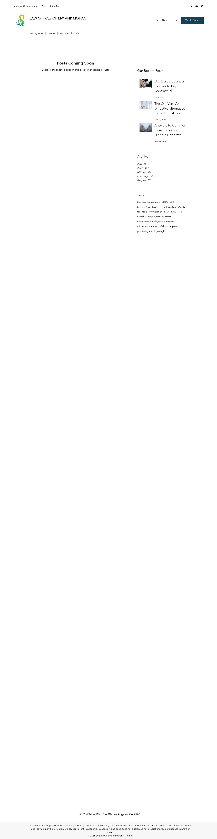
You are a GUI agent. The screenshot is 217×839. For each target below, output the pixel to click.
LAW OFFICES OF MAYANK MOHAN (58, 18)
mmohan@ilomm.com (25, 5)
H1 (138, 211)
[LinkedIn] (196, 6)
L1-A (166, 211)
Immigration (155, 211)
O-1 (180, 211)
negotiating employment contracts (155, 221)
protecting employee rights (151, 231)
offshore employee (169, 226)
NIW (173, 211)
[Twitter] (201, 6)
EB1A (165, 201)
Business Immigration (148, 201)
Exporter (157, 206)
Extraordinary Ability (174, 206)
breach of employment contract (154, 216)
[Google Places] (191, 6)
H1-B (144, 211)
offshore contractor (147, 226)
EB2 (172, 201)
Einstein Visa (143, 206)
